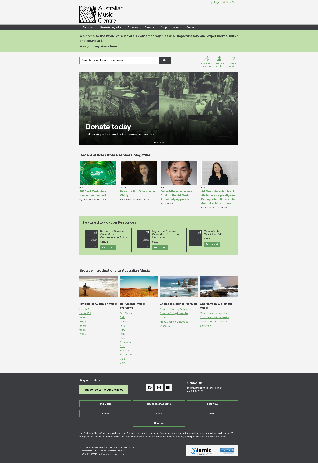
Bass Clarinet (126, 313)
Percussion (125, 342)
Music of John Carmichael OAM (214, 233)
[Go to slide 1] (155, 142)
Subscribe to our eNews (206, 64)
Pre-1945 (84, 309)
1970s (83, 321)
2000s (83, 334)
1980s (83, 326)
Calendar (150, 27)
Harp (122, 334)
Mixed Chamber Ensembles (174, 321)
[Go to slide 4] (163, 142)
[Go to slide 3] (160, 142)
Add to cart (108, 247)
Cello (122, 317)
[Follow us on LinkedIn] (168, 387)
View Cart (231, 2)
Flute (122, 325)
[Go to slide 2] (157, 142)
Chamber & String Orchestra (175, 309)
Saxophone (126, 354)
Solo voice (205, 325)
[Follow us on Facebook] (149, 387)
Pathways (133, 27)
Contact (191, 27)
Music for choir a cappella (213, 313)
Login (217, 2)
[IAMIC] (201, 451)
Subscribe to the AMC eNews (103, 389)
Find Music (105, 404)
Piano (122, 346)
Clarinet (124, 321)
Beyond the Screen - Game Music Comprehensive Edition (113, 234)
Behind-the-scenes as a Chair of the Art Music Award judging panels (177, 195)
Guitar (123, 330)
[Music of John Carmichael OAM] (195, 238)
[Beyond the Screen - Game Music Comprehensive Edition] (91, 239)
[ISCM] (227, 451)
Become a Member (219, 64)
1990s (83, 330)
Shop (164, 27)
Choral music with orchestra (214, 317)
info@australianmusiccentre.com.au (205, 388)
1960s (83, 317)
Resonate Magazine (159, 404)
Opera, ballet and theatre (213, 321)
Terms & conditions (103, 454)
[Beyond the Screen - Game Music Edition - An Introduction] (143, 239)
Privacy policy (118, 454)
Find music (88, 27)
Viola (122, 358)
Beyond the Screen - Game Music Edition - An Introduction (166, 234)
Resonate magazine (110, 27)
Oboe (122, 338)
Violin (122, 363)
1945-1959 (85, 313)
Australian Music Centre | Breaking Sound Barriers (101, 14)
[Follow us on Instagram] (159, 387)
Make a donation (233, 64)
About (176, 27)
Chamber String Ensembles (174, 313)
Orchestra (165, 326)
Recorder (125, 350)
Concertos (165, 317)
